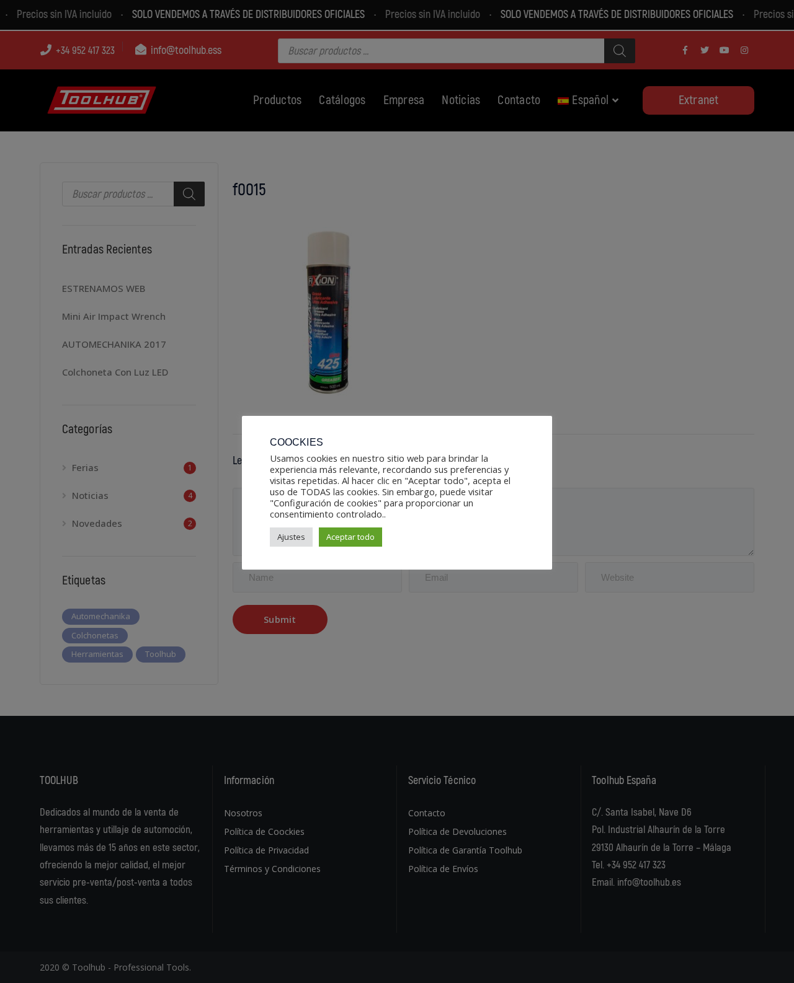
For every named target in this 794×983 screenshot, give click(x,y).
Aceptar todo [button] (350, 536)
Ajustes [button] (291, 536)
